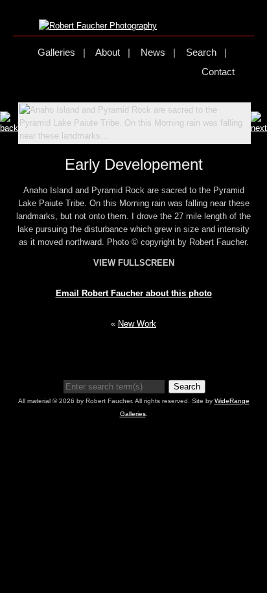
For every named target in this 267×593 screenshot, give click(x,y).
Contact (218, 71)
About (107, 52)
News (153, 52)
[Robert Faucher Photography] (98, 25)
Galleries (56, 52)
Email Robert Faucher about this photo (134, 293)
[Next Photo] (259, 128)
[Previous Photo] (9, 128)
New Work (137, 324)
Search (201, 52)
